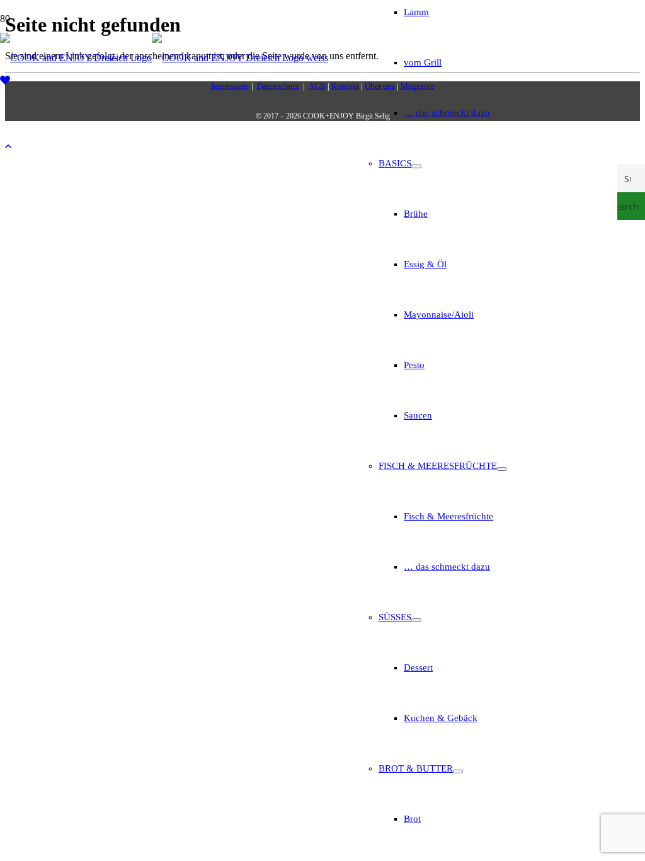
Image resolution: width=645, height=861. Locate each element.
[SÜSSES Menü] (416, 620)
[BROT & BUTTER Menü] (458, 771)
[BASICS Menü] (416, 166)
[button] (8, 146)
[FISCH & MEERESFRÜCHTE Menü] (502, 469)
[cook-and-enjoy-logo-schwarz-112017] (164, 57)
